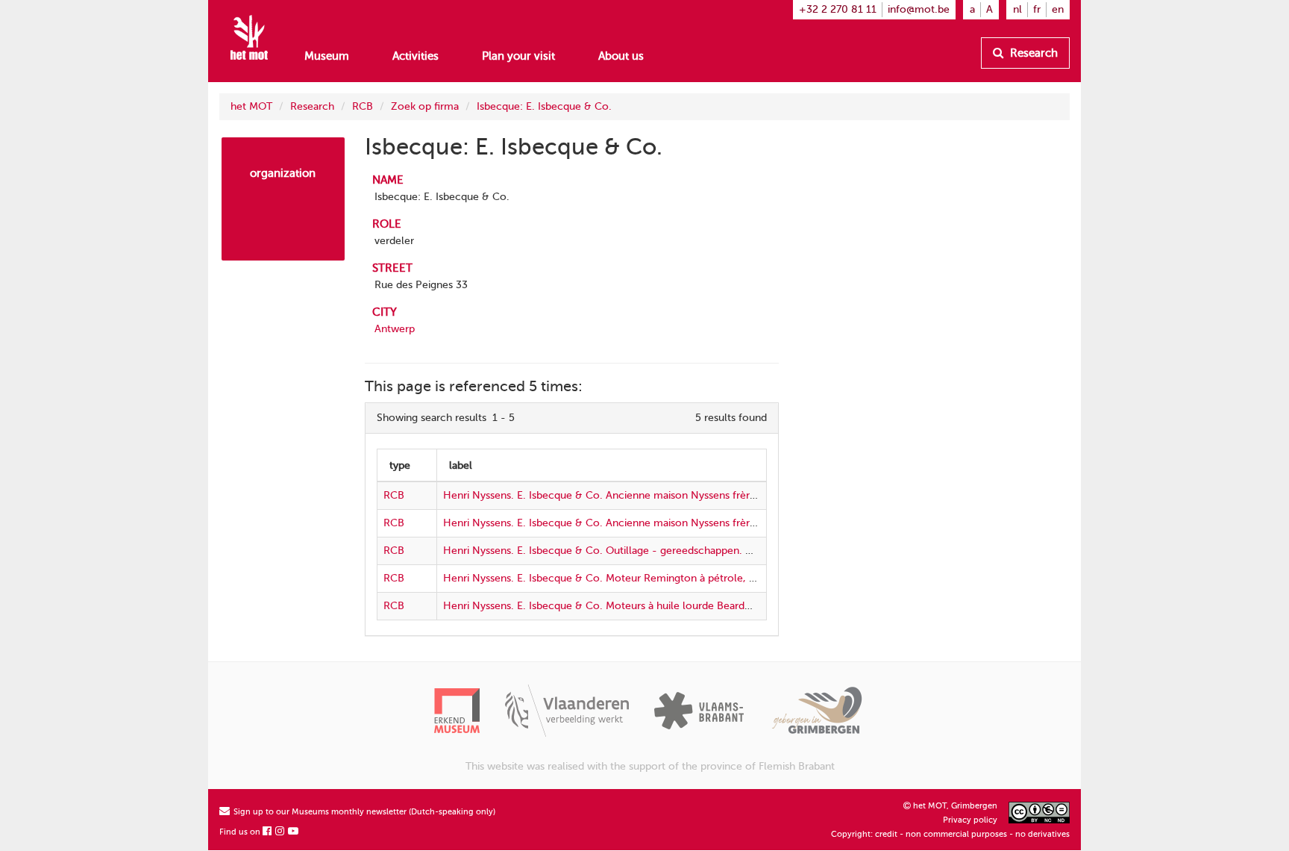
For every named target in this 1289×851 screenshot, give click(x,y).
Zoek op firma (425, 106)
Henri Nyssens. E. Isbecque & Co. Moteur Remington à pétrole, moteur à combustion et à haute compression (706, 578)
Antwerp (394, 328)
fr (1037, 9)
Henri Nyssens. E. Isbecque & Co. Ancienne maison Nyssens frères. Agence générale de (652, 523)
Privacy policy (970, 820)
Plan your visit (518, 56)
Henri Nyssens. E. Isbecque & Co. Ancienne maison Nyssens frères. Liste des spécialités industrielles (681, 495)
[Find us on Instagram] (280, 832)
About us (621, 56)
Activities (415, 56)
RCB (362, 106)
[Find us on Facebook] (268, 832)
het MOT (251, 106)
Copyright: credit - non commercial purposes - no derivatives (950, 834)
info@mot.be (919, 9)
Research (1032, 53)
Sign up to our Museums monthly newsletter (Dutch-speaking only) (363, 812)
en (1058, 9)
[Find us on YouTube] (294, 832)
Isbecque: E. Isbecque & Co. (544, 106)
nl (1017, 9)
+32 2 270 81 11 (837, 9)
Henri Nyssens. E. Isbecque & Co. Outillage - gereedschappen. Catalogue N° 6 (630, 550)
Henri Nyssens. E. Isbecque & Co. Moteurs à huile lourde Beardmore (607, 605)
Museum (326, 56)
